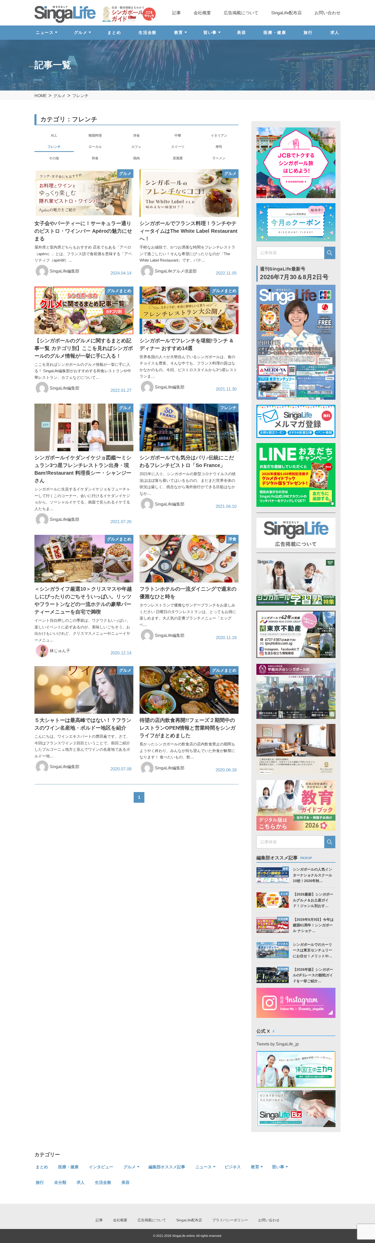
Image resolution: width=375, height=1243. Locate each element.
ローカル (95, 147)
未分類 (60, 1182)
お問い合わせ (328, 12)
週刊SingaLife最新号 (294, 273)
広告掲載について (241, 12)
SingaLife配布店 (286, 12)
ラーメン (219, 158)
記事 (176, 12)
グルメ (59, 96)
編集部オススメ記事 (166, 1167)
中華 (177, 135)
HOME (40, 96)
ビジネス (232, 1167)
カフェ (136, 147)
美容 (241, 32)
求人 (334, 32)
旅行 (308, 32)
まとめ (114, 32)
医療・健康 (275, 32)
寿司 (219, 147)
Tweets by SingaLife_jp (277, 1044)
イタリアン (219, 135)
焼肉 (136, 158)
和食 (95, 158)
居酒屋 (178, 158)
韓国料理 (95, 135)
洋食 (136, 135)
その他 (54, 158)
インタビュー (101, 1167)
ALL (54, 135)
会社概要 (202, 12)
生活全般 (147, 32)
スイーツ (177, 147)
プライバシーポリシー (230, 1220)
